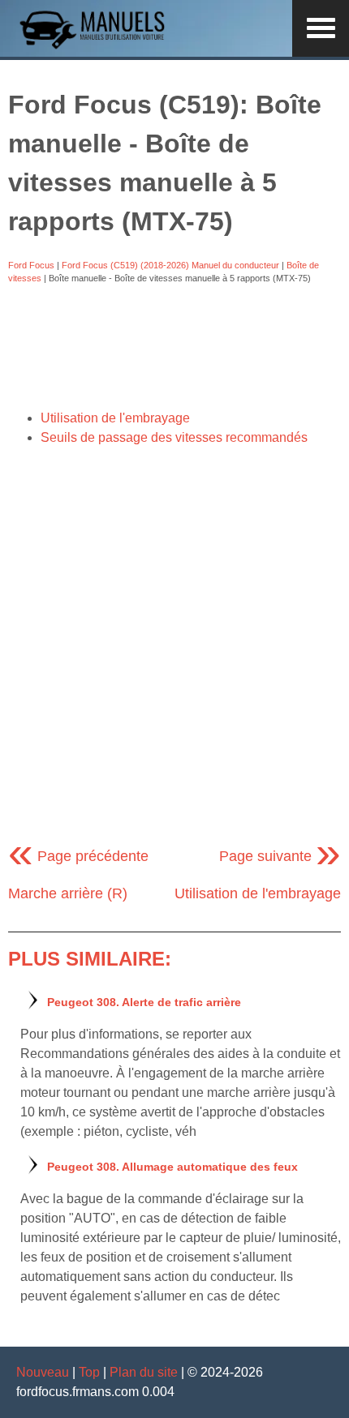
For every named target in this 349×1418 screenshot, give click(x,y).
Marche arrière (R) (67, 893)
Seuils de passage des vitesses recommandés (174, 437)
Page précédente (78, 856)
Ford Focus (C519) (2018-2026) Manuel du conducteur (170, 265)
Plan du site (144, 1372)
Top (89, 1372)
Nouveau (42, 1372)
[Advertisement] (174, 347)
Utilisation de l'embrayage (115, 418)
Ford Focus (31, 265)
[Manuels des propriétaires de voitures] (97, 46)
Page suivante (280, 856)
